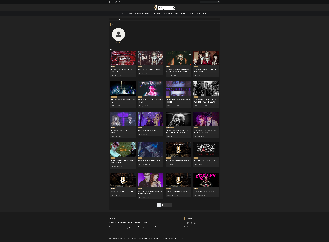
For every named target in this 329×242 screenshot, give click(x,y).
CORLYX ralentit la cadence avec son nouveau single (121, 70)
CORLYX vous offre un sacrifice (147, 130)
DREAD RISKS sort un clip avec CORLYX (205, 161)
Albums (205, 14)
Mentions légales (148, 238)
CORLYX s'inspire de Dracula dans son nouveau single (205, 70)
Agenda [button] (190, 14)
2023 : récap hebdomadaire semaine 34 (177, 161)
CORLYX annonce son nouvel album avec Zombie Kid (178, 101)
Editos (176, 14)
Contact (186, 226)
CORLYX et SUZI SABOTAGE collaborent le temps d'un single (122, 162)
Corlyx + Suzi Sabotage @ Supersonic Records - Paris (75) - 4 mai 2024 (177, 131)
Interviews (157, 14)
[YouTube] (116, 2)
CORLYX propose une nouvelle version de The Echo (150, 101)
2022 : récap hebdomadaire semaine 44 (177, 191)
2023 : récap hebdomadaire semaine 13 (122, 191)
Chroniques (148, 14)
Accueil (124, 14)
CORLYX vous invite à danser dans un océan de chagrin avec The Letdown (205, 101)
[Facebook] (109, 2)
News (130, 14)
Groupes (198, 14)
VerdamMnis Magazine (116, 19)
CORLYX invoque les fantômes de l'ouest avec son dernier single (206, 131)
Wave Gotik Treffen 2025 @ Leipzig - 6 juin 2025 (123, 101)
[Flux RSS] (119, 2)
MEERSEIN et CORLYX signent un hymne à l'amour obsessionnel (150, 192)
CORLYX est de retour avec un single (149, 161)
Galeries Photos (167, 14)
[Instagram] (112, 2)
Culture (183, 14)
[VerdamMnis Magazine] (164, 7)
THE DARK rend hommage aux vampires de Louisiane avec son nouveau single (178, 70)
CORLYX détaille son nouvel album (204, 191)
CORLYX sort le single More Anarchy (149, 69)
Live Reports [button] (138, 14)
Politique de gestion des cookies (163, 238)
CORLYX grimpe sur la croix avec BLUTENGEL (120, 131)
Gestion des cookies (178, 238)
